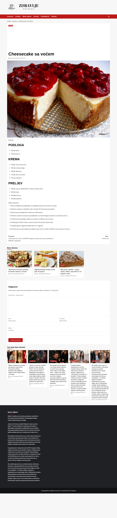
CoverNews (64, 490)
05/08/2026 (16, 273)
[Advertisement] (58, 39)
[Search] (109, 16)
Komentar (15, 295)
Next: (105, 237)
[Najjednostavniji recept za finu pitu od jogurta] (45, 259)
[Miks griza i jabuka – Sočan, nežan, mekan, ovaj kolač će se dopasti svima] (71, 259)
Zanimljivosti (45, 16)
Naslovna (10, 16)
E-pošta (63, 320)
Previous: (30, 238)
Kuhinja (17, 16)
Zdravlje (36, 16)
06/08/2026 (16, 376)
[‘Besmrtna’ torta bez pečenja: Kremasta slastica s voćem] (19, 259)
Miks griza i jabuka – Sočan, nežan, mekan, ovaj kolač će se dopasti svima (70, 272)
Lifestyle (54, 16)
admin (11, 58)
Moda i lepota (27, 16)
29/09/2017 (17, 58)
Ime (12, 320)
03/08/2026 (68, 275)
